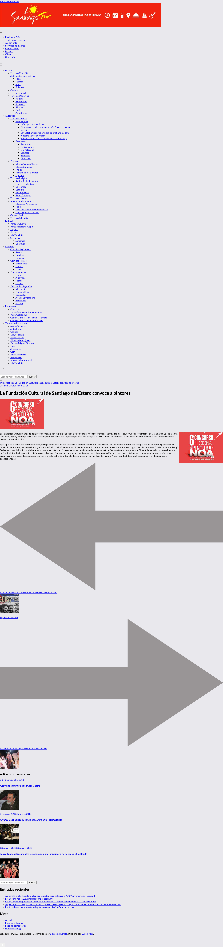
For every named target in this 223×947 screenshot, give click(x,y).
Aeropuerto (16, 357)
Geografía (10, 57)
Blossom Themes (58, 933)
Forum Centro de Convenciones (26, 311)
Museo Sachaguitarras (26, 164)
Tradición (25, 155)
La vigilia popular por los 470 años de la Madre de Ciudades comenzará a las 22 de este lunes (50, 901)
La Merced (20, 186)
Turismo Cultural (18, 118)
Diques (14, 229)
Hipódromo (21, 101)
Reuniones (10, 306)
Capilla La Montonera (26, 183)
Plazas (13, 232)
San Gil (24, 129)
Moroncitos (21, 289)
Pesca (18, 78)
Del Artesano (27, 149)
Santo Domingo (23, 195)
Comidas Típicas (18, 260)
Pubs (18, 84)
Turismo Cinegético (20, 73)
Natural (9, 220)
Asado (18, 252)
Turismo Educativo (19, 218)
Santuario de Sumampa (26, 181)
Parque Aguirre (18, 223)
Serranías (15, 238)
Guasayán (20, 243)
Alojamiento (11, 42)
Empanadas (21, 263)
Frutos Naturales (18, 272)
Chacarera (26, 158)
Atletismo (20, 107)
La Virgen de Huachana (32, 124)
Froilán (18, 169)
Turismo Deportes (19, 95)
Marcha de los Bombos (26, 172)
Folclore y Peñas (13, 37)
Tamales (19, 257)
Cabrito (19, 266)
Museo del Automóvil (21, 360)
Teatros (19, 81)
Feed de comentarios (15, 925)
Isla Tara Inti (16, 235)
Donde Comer (12, 48)
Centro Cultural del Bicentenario (31, 209)
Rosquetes (20, 294)
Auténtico (10, 115)
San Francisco (22, 192)
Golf (17, 110)
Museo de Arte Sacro (26, 203)
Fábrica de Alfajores (20, 340)
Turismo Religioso (19, 178)
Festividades (21, 121)
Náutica (19, 98)
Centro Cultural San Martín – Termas (28, 317)
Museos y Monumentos (22, 201)
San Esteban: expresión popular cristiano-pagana (45, 132)
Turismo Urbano (18, 198)
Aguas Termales (18, 326)
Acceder (9, 920)
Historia (9, 51)
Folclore (14, 161)
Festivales (20, 141)
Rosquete (26, 144)
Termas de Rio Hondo (16, 323)
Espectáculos (17, 337)
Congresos (15, 309)
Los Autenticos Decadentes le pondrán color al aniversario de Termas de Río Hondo (43, 854)
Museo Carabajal (23, 166)
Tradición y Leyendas (15, 40)
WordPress (87, 933)
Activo (8, 70)
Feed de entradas (14, 922)
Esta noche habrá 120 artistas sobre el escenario (29, 898)
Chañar (19, 283)
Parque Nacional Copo (21, 226)
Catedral (19, 189)
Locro (18, 269)
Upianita (19, 175)
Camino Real (16, 215)
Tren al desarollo (18, 93)
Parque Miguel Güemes (22, 343)
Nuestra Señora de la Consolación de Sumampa (44, 138)
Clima (8, 54)
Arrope (19, 303)
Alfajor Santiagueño (25, 297)
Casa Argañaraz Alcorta (27, 212)
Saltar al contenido (9, 1)
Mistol (18, 280)
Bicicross (20, 104)
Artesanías (15, 348)
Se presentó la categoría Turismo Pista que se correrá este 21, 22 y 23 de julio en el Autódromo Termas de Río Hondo (63, 904)
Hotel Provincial (18, 354)
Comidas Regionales (20, 249)
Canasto (25, 152)
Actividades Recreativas (22, 75)
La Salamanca (27, 147)
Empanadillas (22, 292)
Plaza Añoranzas (18, 314)
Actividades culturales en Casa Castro (20, 785)
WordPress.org (13, 928)
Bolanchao (20, 300)
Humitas (19, 255)
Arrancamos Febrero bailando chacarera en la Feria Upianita (31, 819)
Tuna (18, 274)
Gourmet (9, 246)
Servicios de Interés (15, 45)
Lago (12, 346)
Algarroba (20, 277)
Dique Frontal (17, 334)
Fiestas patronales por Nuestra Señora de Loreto (45, 127)
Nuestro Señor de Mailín (33, 135)
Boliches (19, 87)
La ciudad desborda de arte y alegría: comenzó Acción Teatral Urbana (39, 907)
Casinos (14, 90)
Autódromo (21, 112)
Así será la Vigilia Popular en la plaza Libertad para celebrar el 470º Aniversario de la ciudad (50, 895)
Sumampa (20, 240)
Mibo (18, 206)
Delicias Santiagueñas (21, 286)
